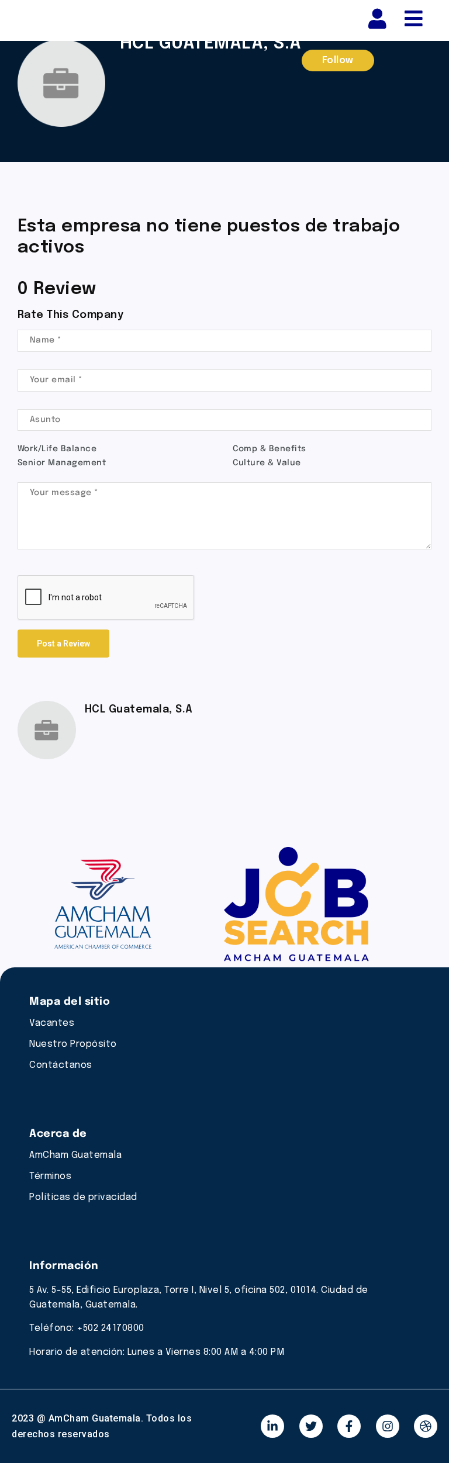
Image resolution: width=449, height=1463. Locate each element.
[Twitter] (311, 1426)
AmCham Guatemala (75, 1155)
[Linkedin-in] (272, 1426)
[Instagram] (387, 1426)
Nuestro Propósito (73, 1044)
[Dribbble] (425, 1426)
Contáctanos (60, 1065)
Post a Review (63, 643)
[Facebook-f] (349, 1426)
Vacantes (51, 1023)
